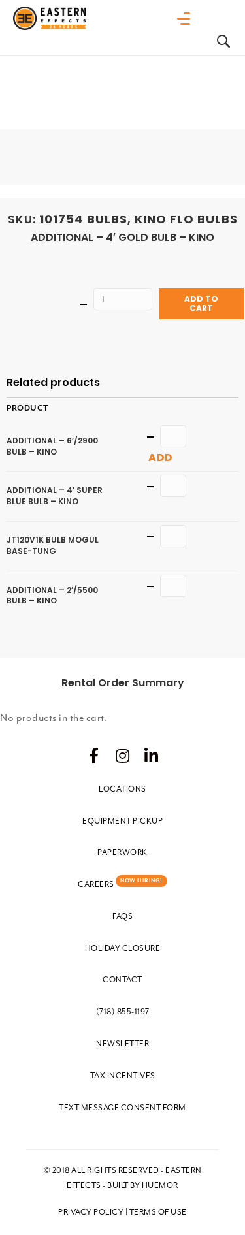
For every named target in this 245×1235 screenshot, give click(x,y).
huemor (160, 1185)
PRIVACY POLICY (90, 1212)
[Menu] (187, 19)
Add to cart (201, 303)
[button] (94, 755)
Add (160, 457)
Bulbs (107, 219)
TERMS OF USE (158, 1212)
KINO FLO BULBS (186, 219)
